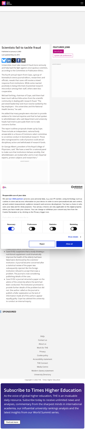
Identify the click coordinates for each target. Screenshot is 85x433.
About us (42, 344)
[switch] (32, 229)
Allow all (69, 244)
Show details (73, 237)
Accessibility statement (42, 359)
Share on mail (23, 60)
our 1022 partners (16, 199)
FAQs (42, 336)
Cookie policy (42, 355)
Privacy (42, 351)
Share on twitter (13, 60)
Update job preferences (63, 55)
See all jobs (58, 51)
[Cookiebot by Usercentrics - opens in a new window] (72, 187)
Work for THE (42, 347)
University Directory (42, 374)
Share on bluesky (4, 60)
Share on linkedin (9, 60)
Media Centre (42, 367)
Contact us (42, 340)
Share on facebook (18, 60)
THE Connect (42, 363)
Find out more (12, 422)
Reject (42, 244)
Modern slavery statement (43, 370)
